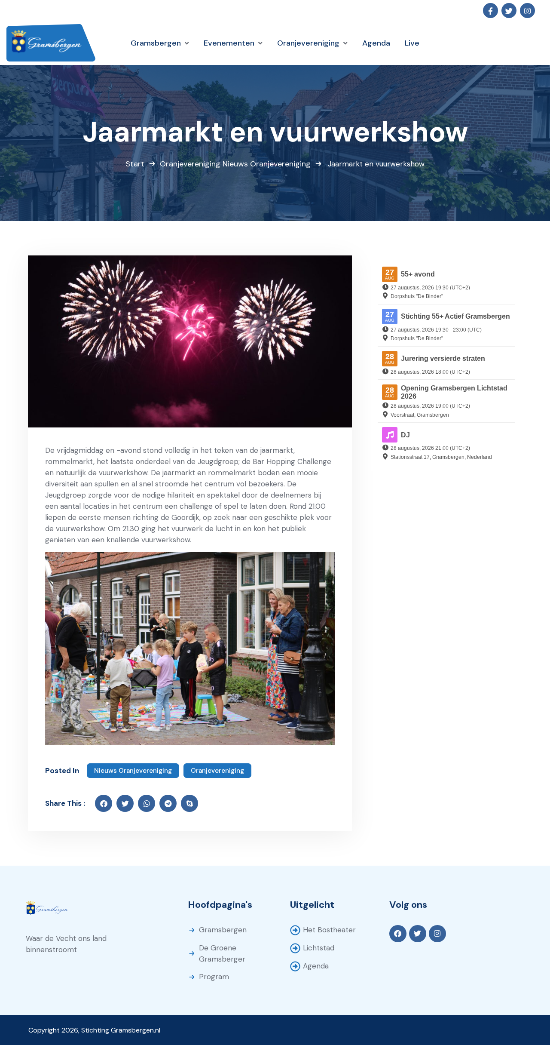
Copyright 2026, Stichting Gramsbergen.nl (94, 1030)
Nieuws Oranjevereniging (267, 164)
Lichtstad (318, 948)
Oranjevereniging (190, 164)
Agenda (316, 966)
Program (214, 976)
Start (134, 164)
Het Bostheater (329, 929)
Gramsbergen (223, 929)
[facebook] (103, 803)
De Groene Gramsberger (222, 953)
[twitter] (125, 803)
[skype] (189, 803)
